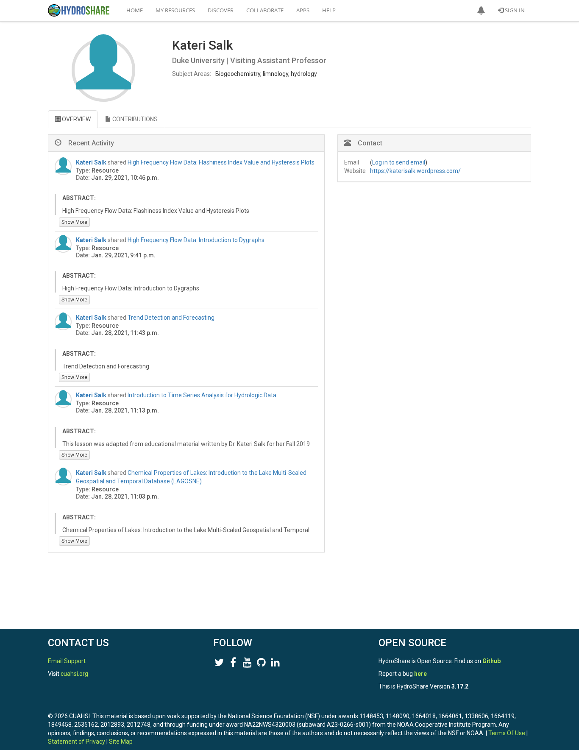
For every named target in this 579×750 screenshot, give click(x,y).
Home (134, 10)
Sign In (514, 10)
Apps (302, 10)
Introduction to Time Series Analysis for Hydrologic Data (202, 395)
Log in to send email (398, 162)
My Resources (175, 10)
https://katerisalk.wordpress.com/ (415, 170)
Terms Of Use (506, 733)
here (420, 673)
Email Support (67, 661)
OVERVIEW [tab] (76, 119)
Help (329, 10)
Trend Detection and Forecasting (171, 317)
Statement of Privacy (76, 741)
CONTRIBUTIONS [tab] (134, 119)
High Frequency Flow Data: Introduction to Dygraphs (196, 240)
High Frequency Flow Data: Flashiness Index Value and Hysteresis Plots (221, 162)
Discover (221, 10)
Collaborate (265, 10)
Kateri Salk (91, 162)
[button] (481, 10)
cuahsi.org (74, 673)
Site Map (121, 741)
